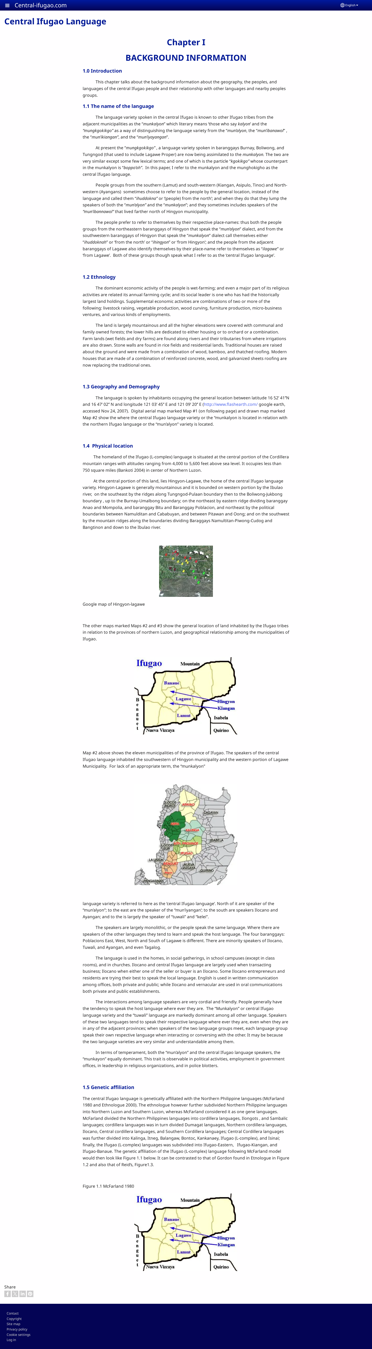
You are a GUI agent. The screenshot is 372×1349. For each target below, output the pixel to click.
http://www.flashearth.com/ (231, 404)
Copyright (14, 1318)
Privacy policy (17, 1329)
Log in (11, 1340)
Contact (13, 1313)
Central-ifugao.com (41, 5)
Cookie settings (18, 1334)
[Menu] (10, 6)
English (350, 5)
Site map (13, 1324)
